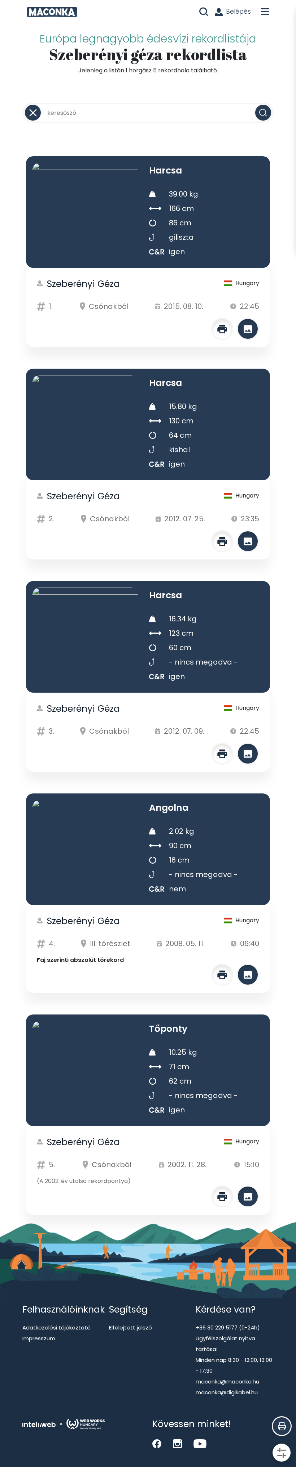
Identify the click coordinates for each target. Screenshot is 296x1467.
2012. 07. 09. (184, 731)
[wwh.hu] (85, 1424)
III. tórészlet (110, 944)
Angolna (168, 807)
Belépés (238, 11)
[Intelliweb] (39, 1424)
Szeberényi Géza (83, 284)
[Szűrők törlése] (33, 113)
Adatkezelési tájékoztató (56, 1327)
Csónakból (109, 306)
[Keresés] (263, 113)
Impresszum (38, 1338)
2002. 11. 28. (186, 1165)
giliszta (181, 237)
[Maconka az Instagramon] (177, 1443)
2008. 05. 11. (185, 944)
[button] (282, 1426)
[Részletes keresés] (282, 1453)
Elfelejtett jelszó (130, 1327)
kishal (179, 449)
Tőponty (168, 1028)
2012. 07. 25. (184, 519)
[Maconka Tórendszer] (52, 11)
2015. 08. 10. (183, 306)
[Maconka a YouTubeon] (199, 1443)
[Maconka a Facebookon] (156, 1443)
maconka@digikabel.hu (227, 1392)
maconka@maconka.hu (227, 1381)
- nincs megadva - (203, 662)
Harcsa (165, 170)
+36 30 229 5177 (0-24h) (228, 1327)
